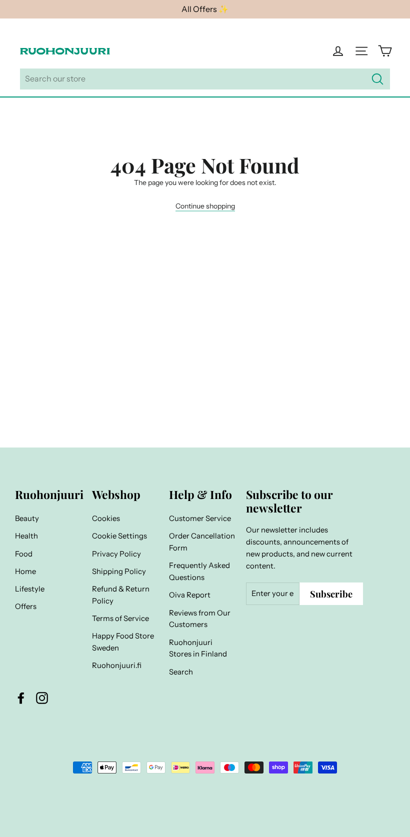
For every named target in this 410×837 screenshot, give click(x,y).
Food (23, 554)
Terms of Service (120, 618)
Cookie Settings (119, 536)
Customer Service (200, 518)
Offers (25, 606)
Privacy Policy (116, 554)
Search (181, 672)
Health (26, 536)
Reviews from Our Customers (199, 619)
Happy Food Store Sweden (123, 642)
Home (25, 571)
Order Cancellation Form (202, 542)
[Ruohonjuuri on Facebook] (21, 698)
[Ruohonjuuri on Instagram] (42, 698)
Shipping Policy (119, 571)
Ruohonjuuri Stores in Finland (198, 648)
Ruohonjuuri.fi (117, 665)
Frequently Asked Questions (199, 571)
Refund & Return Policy (121, 595)
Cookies (106, 518)
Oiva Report (189, 595)
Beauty (27, 518)
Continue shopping (205, 206)
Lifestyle (29, 589)
